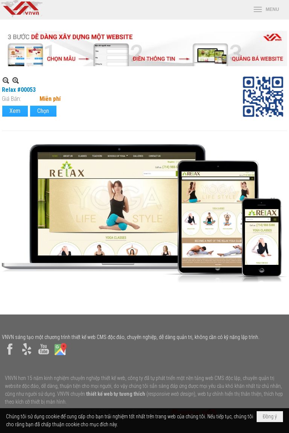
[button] (266, 10)
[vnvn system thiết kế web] (21, 15)
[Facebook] (10, 355)
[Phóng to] (16, 80)
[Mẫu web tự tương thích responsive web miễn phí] (144, 64)
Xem (14, 110)
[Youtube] (44, 355)
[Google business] (60, 355)
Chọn (43, 110)
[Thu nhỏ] (6, 80)
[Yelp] (27, 355)
